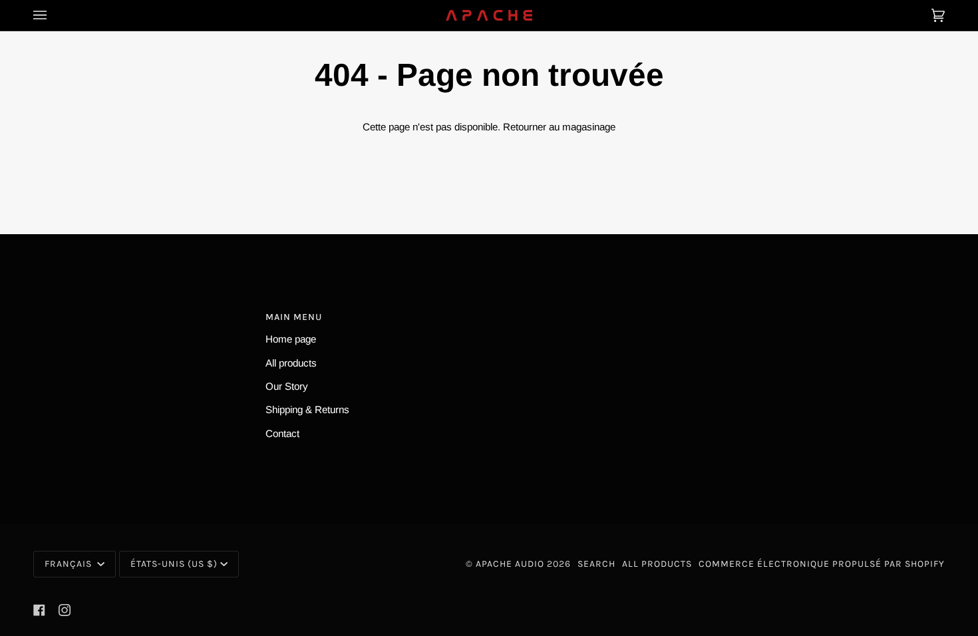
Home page (290, 339)
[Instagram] (65, 610)
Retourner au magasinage (559, 126)
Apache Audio (510, 563)
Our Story (286, 386)
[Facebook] (39, 610)
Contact (282, 433)
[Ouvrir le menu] (53, 15)
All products (291, 363)
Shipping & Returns (307, 409)
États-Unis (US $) (174, 563)
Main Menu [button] (293, 317)
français (69, 563)
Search (596, 563)
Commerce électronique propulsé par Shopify (822, 563)
